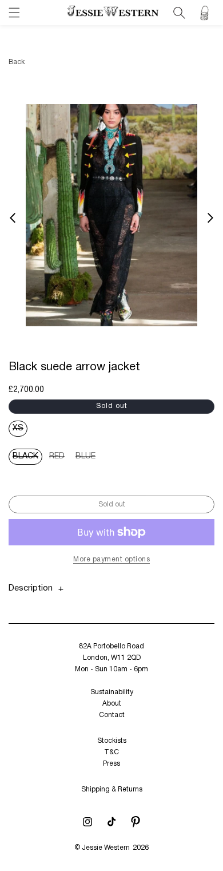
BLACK (27, 459)
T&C (111, 752)
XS (20, 431)
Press (111, 764)
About (111, 703)
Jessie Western (106, 848)
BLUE (87, 459)
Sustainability (111, 692)
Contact (112, 715)
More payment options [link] (111, 559)
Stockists (111, 741)
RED (59, 459)
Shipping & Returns (111, 789)
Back (17, 62)
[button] (14, 12)
